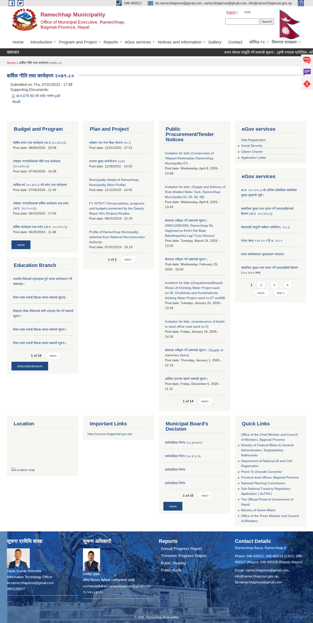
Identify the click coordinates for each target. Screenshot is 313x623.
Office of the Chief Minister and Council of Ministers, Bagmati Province (269, 437)
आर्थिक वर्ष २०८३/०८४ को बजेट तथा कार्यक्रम (40, 185)
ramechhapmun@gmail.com (267, 570)
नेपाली (247, 12)
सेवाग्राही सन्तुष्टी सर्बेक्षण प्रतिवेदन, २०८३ (265, 227)
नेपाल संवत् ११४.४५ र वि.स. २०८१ (261, 240)
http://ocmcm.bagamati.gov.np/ (110, 434)
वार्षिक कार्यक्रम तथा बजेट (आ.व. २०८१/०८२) (40, 227)
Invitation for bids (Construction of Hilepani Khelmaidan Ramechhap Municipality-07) (189, 158)
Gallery (214, 42)
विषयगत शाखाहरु (284, 42)
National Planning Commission (263, 483)
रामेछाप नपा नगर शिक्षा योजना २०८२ (110, 142)
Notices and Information (179, 42)
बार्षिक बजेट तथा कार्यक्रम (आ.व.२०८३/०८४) (39, 142)
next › (53, 355)
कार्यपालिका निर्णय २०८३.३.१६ (183, 456)
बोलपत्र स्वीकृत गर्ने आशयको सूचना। (186, 259)
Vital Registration (253, 140)
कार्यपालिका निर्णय (175, 469)
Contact (235, 42)
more (21, 245)
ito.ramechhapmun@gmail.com (258, 582)
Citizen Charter (252, 151)
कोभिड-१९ (257, 42)
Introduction (41, 42)
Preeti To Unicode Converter (261, 471)
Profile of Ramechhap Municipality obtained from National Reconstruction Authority (117, 237)
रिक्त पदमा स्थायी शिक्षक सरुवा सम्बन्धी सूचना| (39, 297)
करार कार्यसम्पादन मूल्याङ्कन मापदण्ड (262, 254)
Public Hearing (173, 563)
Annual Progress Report (181, 549)
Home (18, 42)
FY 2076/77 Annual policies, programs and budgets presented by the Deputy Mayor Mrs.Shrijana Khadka (116, 208)
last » (281, 293)
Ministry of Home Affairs (258, 510)
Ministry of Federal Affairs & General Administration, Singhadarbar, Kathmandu (267, 450)
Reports (111, 42)
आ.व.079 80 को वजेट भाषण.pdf (38, 96)
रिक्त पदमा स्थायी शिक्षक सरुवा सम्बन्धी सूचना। (40, 329)
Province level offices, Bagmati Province (270, 477)
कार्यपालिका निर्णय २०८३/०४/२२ (184, 442)
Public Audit (171, 570)
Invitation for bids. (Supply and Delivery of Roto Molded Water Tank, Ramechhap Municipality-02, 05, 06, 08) (195, 192)
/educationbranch (29, 366)
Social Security (251, 145)
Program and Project (78, 42)
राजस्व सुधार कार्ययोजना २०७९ (107, 161)
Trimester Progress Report (183, 556)
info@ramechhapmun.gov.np (256, 576)
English (231, 12)
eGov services (138, 42)
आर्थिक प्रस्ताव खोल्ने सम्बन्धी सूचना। (186, 379)
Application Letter (253, 157)
